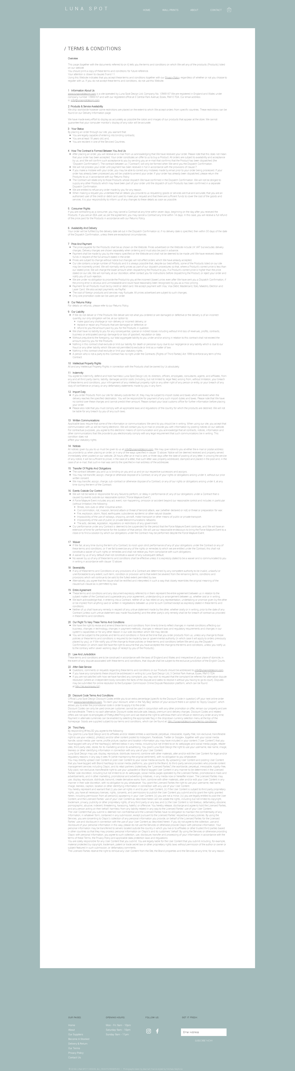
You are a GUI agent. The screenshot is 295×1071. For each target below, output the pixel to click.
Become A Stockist (79, 1039)
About (71, 1029)
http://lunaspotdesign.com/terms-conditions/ (192, 721)
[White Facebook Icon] (157, 1031)
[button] (229, 9)
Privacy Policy (172, 77)
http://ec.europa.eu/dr (87, 686)
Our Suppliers (75, 1034)
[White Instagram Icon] (148, 1031)
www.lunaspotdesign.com (82, 93)
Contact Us (74, 1057)
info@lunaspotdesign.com (85, 100)
